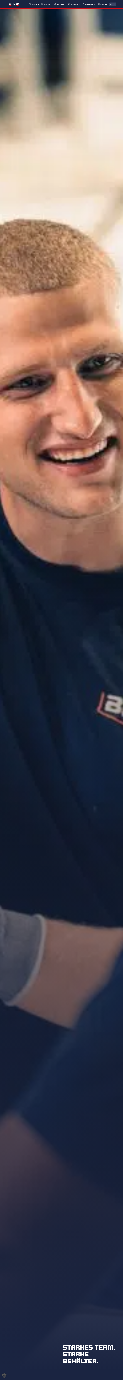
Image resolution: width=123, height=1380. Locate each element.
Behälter (34, 4)
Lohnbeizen (61, 4)
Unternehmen (89, 4)
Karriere (103, 4)
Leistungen (74, 4)
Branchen (47, 4)
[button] (4, 1376)
